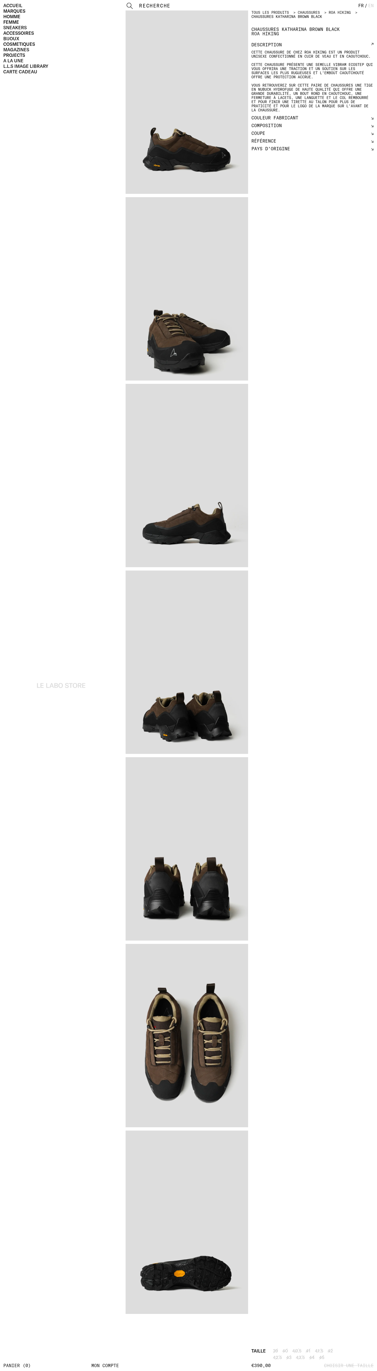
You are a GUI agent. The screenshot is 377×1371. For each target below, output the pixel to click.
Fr (361, 5)
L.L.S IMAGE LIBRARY (25, 66)
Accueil (12, 5)
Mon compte (105, 1365)
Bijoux (11, 38)
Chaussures (309, 12)
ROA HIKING (340, 12)
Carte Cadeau (20, 71)
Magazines (16, 49)
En (371, 5)
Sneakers (15, 27)
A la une (13, 60)
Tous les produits (270, 12)
